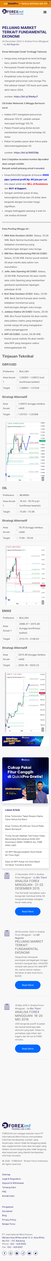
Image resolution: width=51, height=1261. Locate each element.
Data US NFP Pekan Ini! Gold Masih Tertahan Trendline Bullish (22, 863)
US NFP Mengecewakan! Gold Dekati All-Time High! (23, 853)
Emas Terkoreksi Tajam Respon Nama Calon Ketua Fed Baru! (24, 818)
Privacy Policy (9, 1219)
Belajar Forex (8, 1224)
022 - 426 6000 (18, 1244)
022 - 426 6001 (15, 1247)
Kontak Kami (8, 1196)
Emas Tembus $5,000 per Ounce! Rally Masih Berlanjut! (24, 827)
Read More (28, 911)
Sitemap (6, 1174)
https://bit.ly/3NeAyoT (26, 96)
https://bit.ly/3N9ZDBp (26, 152)
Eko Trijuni (41, 877)
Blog (4, 1215)
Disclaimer (7, 1211)
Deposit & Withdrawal (13, 1183)
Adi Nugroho (13, 44)
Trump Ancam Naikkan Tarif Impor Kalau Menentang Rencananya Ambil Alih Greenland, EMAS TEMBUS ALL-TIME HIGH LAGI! (25, 840)
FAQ (4, 1191)
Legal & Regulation (11, 1179)
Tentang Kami (9, 1187)
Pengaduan (7, 1207)
